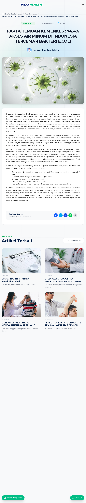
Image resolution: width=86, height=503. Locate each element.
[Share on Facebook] (56, 215)
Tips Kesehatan (31, 14)
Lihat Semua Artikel (73, 240)
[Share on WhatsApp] (70, 215)
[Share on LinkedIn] (65, 215)
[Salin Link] (75, 215)
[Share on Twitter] (61, 215)
